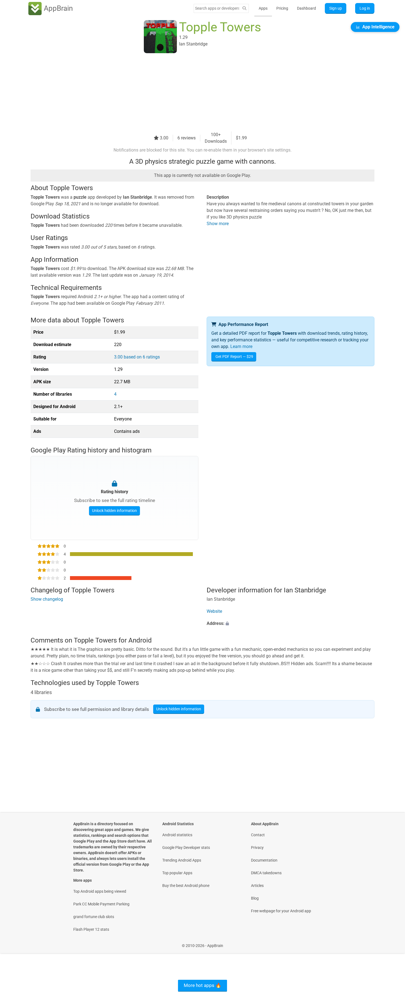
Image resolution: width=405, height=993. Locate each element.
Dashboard (306, 8)
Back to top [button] (391, 942)
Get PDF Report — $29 (234, 356)
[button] (290, 623)
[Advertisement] (196, 92)
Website (214, 611)
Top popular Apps (177, 873)
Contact (258, 835)
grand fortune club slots (93, 916)
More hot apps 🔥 (202, 985)
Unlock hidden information (114, 510)
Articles (257, 885)
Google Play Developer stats (186, 847)
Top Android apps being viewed (99, 891)
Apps (263, 8)
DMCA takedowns (266, 873)
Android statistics (177, 835)
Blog (255, 898)
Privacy (257, 847)
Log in (365, 8)
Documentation (264, 860)
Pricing (282, 8)
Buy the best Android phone (185, 885)
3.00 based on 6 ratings (137, 357)
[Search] (244, 8)
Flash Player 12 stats (91, 929)
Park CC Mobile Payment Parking (101, 904)
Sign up (335, 8)
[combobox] (217, 8)
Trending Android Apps (181, 860)
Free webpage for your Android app (281, 911)
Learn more (241, 346)
